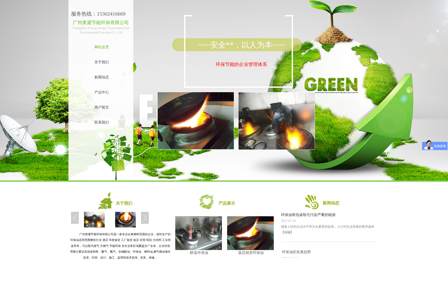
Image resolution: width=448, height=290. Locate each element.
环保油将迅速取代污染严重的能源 (308, 215)
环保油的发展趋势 (296, 252)
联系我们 (101, 122)
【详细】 (287, 232)
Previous (75, 217)
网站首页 (101, 47)
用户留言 (101, 107)
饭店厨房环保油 (251, 253)
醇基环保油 (199, 253)
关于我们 (101, 62)
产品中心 (101, 92)
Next (145, 217)
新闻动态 (101, 77)
